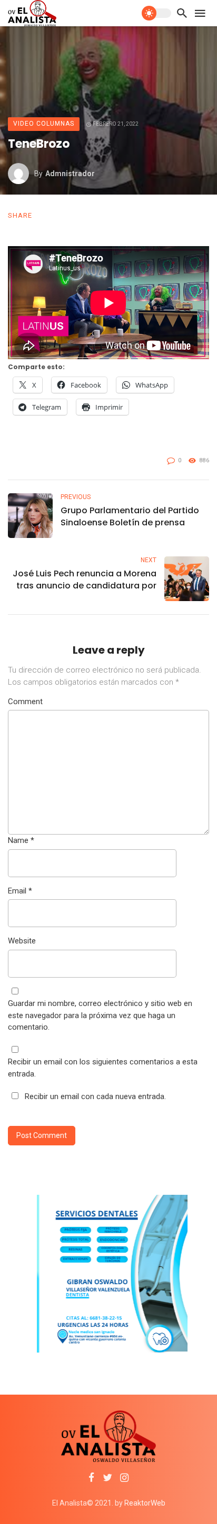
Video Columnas (43, 123)
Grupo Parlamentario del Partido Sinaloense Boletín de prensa (130, 516)
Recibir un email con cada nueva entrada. (95, 1096)
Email (20, 891)
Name (21, 840)
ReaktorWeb (144, 1503)
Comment (25, 701)
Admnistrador (70, 173)
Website (22, 941)
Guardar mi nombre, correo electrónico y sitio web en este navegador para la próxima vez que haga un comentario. (100, 1015)
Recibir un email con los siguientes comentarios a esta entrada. (103, 1068)
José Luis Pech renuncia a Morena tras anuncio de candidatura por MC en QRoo (84, 579)
